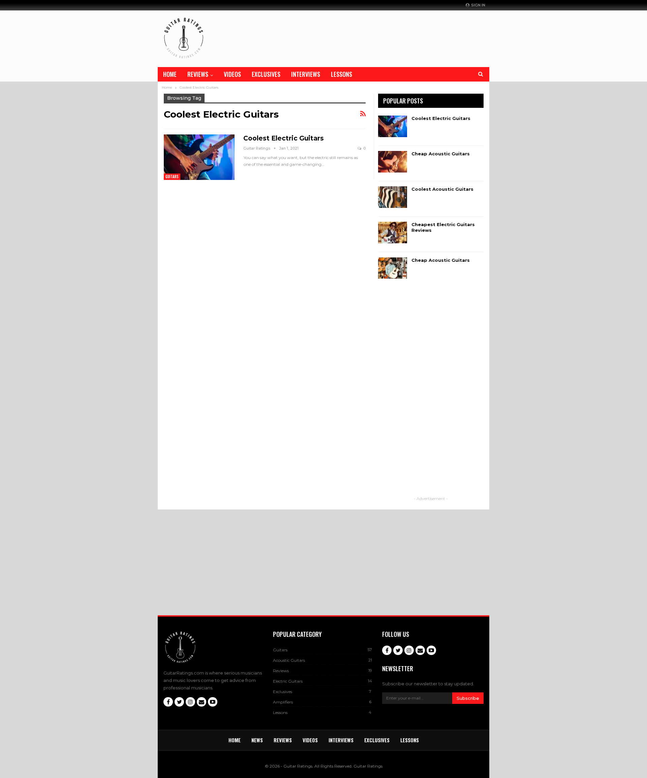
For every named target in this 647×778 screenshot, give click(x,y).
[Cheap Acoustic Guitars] (392, 162)
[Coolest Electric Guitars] (199, 157)
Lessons (341, 74)
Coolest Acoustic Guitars (442, 189)
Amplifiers (283, 702)
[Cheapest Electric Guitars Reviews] (392, 232)
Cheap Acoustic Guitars (440, 153)
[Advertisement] (406, 37)
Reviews (197, 74)
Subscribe (468, 698)
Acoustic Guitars (289, 660)
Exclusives (266, 74)
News (257, 740)
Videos (232, 74)
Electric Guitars (288, 681)
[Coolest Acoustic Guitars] (392, 197)
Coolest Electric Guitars (283, 138)
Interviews (305, 74)
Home (170, 74)
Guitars (172, 176)
